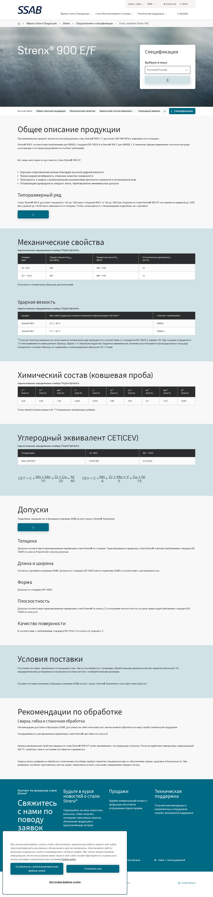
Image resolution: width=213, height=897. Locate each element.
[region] (64, 863)
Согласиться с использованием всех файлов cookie (37, 868)
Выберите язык (156, 62)
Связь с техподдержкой (171, 860)
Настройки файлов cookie (65, 882)
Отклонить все (93, 868)
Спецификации (183, 111)
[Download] (33, 214)
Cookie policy (68, 859)
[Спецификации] (167, 80)
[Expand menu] (165, 111)
